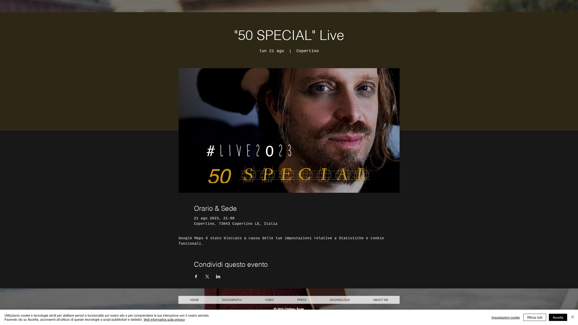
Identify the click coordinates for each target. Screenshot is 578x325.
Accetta (558, 317)
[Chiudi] (572, 317)
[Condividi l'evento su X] (207, 276)
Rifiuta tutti (534, 317)
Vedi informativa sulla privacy (164, 319)
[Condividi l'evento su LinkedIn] (218, 276)
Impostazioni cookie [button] (506, 317)
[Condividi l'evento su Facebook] (196, 276)
